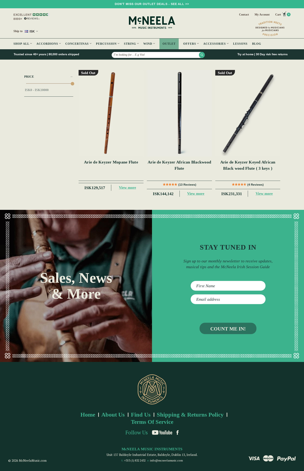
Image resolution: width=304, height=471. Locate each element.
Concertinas (77, 43)
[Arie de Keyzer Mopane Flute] (111, 113)
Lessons (240, 43)
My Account (262, 14)
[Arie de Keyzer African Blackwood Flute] (179, 113)
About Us (113, 414)
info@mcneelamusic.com (166, 460)
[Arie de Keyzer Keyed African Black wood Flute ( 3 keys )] (247, 113)
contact (244, 14)
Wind (148, 43)
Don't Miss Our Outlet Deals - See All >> (152, 4)
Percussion (107, 43)
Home (87, 414)
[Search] (202, 55)
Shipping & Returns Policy (190, 414)
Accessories (215, 43)
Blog (256, 43)
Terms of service (152, 422)
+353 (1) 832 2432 (135, 460)
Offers (190, 43)
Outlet (169, 43)
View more (127, 187)
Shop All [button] (21, 43)
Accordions (47, 43)
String (130, 43)
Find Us (141, 414)
